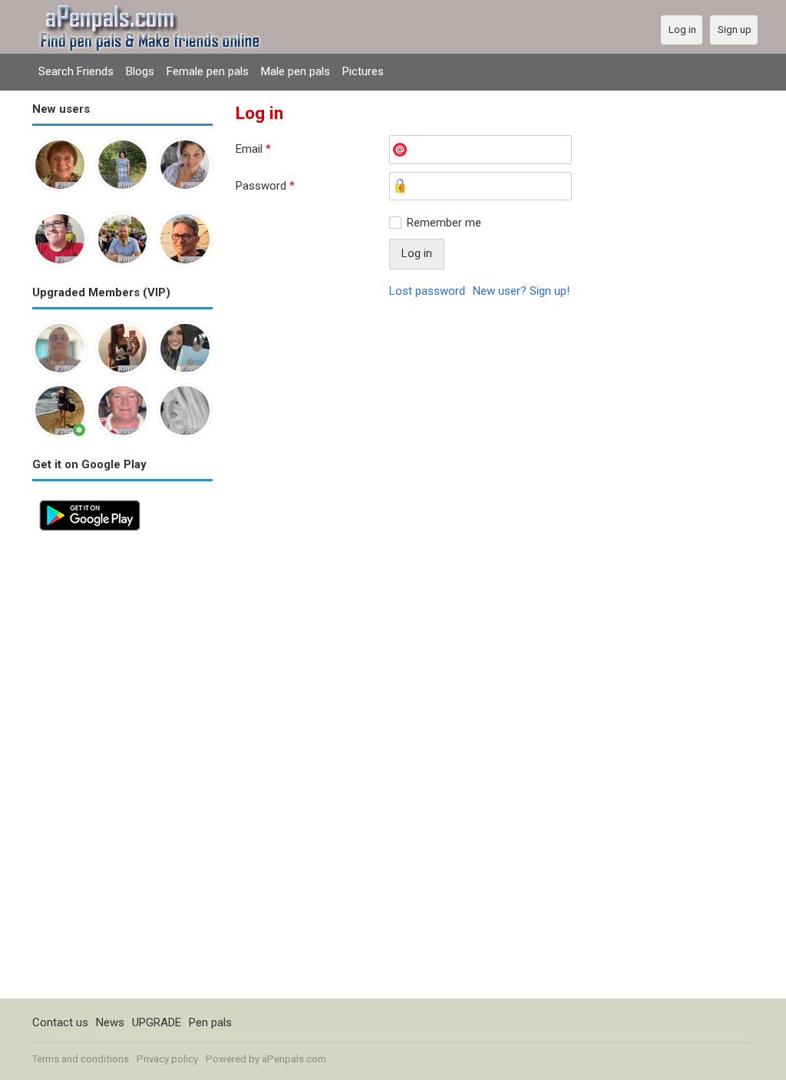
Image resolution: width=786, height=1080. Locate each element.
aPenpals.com (294, 1059)
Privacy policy (167, 1059)
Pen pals (210, 1022)
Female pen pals (208, 71)
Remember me (444, 223)
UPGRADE (156, 1022)
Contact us (60, 1022)
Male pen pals (295, 71)
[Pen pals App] (89, 501)
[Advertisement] (122, 768)
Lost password (427, 291)
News (110, 1022)
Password (265, 186)
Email (253, 149)
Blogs (140, 71)
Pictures (363, 71)
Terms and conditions (80, 1059)
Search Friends (76, 71)
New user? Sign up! (521, 291)
